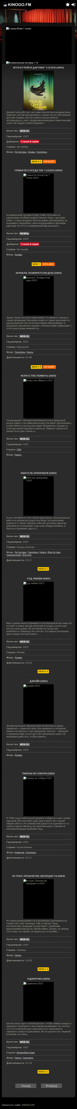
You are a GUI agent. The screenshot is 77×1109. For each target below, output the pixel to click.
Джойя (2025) (39, 681)
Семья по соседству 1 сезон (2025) (38, 170)
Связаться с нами (11, 1105)
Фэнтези (26, 555)
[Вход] (73, 4)
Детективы (21, 152)
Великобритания (26, 1052)
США (19, 449)
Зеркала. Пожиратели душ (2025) (39, 272)
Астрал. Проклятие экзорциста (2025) (38, 875)
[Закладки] (68, 4)
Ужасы (29, 352)
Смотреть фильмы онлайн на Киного (17, 4)
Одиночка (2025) (38, 978)
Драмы (31, 152)
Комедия (19, 852)
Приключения (13, 555)
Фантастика (53, 552)
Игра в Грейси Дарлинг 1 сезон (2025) (38, 67)
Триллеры (41, 152)
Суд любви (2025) (38, 578)
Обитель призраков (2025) (39, 473)
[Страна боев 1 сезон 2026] (38, 43)
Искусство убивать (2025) (38, 375)
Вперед (51, 1086)
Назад (25, 1086)
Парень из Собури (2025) (38, 773)
